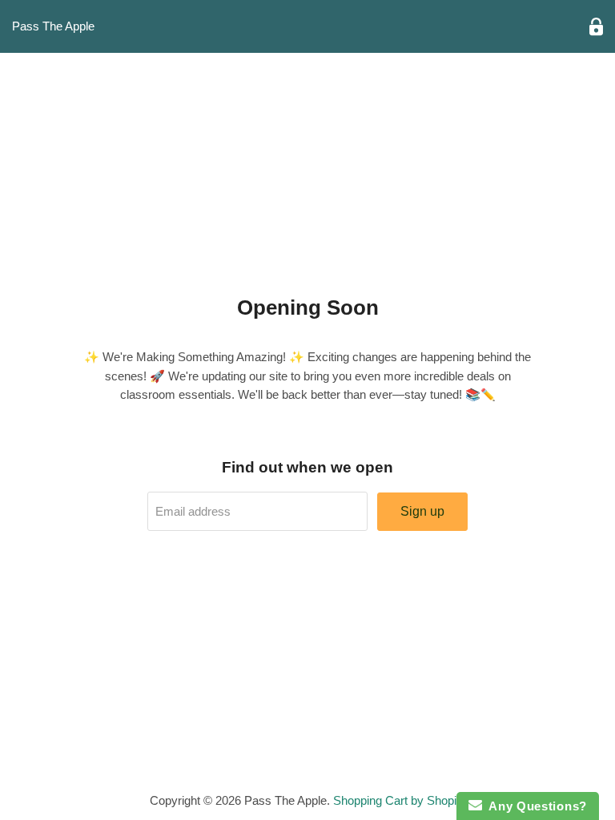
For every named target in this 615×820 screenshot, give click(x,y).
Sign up (422, 511)
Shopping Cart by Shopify (399, 800)
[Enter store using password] (596, 26)
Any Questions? (534, 806)
